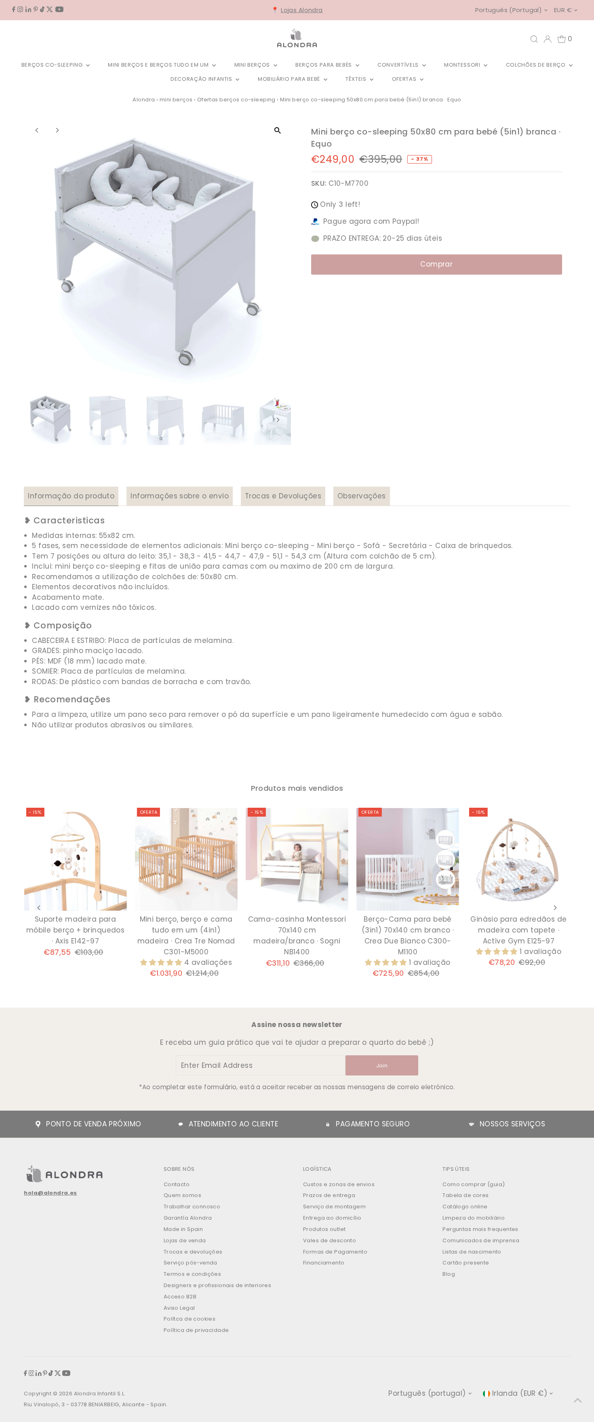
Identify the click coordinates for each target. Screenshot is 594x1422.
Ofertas (405, 79)
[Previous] (37, 130)
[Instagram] (20, 10)
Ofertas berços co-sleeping (236, 99)
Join (382, 1065)
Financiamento (324, 1263)
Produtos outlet (324, 1229)
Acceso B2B (180, 1296)
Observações (361, 496)
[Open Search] (534, 39)
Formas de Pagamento (335, 1252)
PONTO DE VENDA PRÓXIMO (93, 1124)
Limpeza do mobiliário (473, 1218)
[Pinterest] (36, 10)
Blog (448, 1274)
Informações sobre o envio (180, 496)
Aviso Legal (179, 1308)
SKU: (318, 183)
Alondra (144, 99)
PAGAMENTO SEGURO (373, 1124)
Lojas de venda (185, 1240)
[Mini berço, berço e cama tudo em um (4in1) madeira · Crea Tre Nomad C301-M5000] (186, 859)
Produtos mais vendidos (297, 788)
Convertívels (398, 65)
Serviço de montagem (334, 1206)
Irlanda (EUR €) (519, 1393)
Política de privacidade (196, 1330)
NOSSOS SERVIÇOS (512, 1124)
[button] (162, 962)
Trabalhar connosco (192, 1206)
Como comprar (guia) (473, 1184)
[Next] (57, 130)
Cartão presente (465, 1263)
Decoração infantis (202, 79)
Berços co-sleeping (52, 65)
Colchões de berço (536, 65)
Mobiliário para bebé (290, 79)
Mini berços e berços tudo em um (159, 65)
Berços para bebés (324, 65)
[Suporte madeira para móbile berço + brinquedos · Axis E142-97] (75, 859)
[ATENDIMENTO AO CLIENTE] (181, 1124)
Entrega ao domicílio (332, 1218)
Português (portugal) (508, 10)
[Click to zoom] (278, 131)
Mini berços (253, 65)
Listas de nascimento (471, 1252)
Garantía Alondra (188, 1218)
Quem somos (182, 1195)
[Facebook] (13, 10)
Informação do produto (71, 496)
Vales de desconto (329, 1240)
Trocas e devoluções (193, 1252)
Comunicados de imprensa (480, 1240)
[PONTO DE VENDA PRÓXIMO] (38, 1124)
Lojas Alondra (302, 10)
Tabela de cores (465, 1195)
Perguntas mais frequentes (480, 1229)
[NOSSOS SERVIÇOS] (472, 1124)
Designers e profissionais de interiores (218, 1285)
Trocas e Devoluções (283, 496)
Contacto (177, 1184)
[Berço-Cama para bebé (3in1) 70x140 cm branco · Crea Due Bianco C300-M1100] (407, 859)
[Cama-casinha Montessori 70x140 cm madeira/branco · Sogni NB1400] (297, 859)
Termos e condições (192, 1274)
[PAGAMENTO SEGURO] (328, 1124)
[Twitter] (49, 10)
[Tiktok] (42, 10)
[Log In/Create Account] (547, 39)
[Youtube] (59, 10)
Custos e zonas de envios (339, 1184)
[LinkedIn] (28, 10)
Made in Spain (183, 1229)
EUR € (563, 10)
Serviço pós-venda (190, 1263)
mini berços (176, 99)
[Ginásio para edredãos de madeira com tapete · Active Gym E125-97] (518, 859)
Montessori (463, 65)
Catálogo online (464, 1206)
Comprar (436, 264)
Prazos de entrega (329, 1195)
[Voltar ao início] (578, 1400)
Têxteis (356, 79)
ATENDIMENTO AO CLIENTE (233, 1124)
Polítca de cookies (190, 1319)
